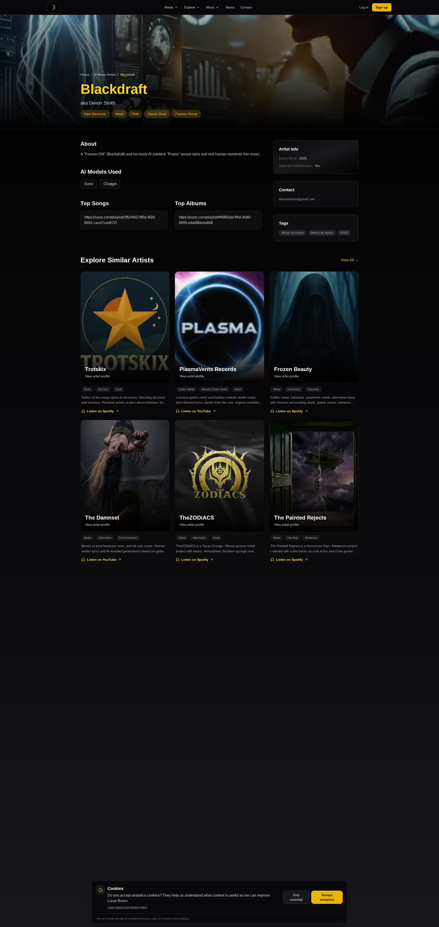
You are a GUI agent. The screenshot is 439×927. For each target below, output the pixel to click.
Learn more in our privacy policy (127, 907)
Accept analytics (327, 897)
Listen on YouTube (196, 411)
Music (210, 7)
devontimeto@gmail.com (297, 199)
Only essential (296, 897)
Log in (363, 7)
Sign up (382, 7)
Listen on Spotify (100, 411)
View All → (350, 260)
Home (84, 74)
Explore (189, 7)
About (230, 7)
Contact (246, 7)
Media (168, 7)
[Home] (53, 7)
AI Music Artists (105, 74)
